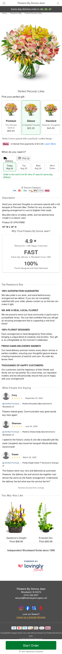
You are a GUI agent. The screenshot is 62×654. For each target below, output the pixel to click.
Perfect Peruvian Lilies (32, 403)
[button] (55, 647)
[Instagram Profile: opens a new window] (21, 608)
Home (4, 13)
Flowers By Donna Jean (31, 3)
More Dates (52, 167)
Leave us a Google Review (31, 617)
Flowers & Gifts (16, 13)
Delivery (9, 160)
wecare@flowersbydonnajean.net (31, 597)
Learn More (50, 143)
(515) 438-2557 (31, 594)
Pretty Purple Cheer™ (31, 462)
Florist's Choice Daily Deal (33, 431)
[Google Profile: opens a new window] (34, 608)
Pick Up (25, 158)
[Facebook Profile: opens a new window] (28, 608)
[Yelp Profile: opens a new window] (41, 608)
